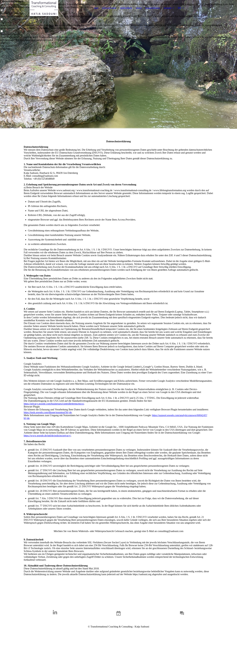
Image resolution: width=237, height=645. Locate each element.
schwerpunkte (109, 8)
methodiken (126, 8)
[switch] (1, 19)
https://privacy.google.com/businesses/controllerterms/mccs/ (54, 403)
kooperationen (152, 8)
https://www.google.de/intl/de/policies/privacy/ (47, 435)
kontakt (167, 8)
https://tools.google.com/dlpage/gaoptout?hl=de (48, 412)
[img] (44, 8)
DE (179, 8)
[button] (118, 43)
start (96, 8)
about (139, 8)
